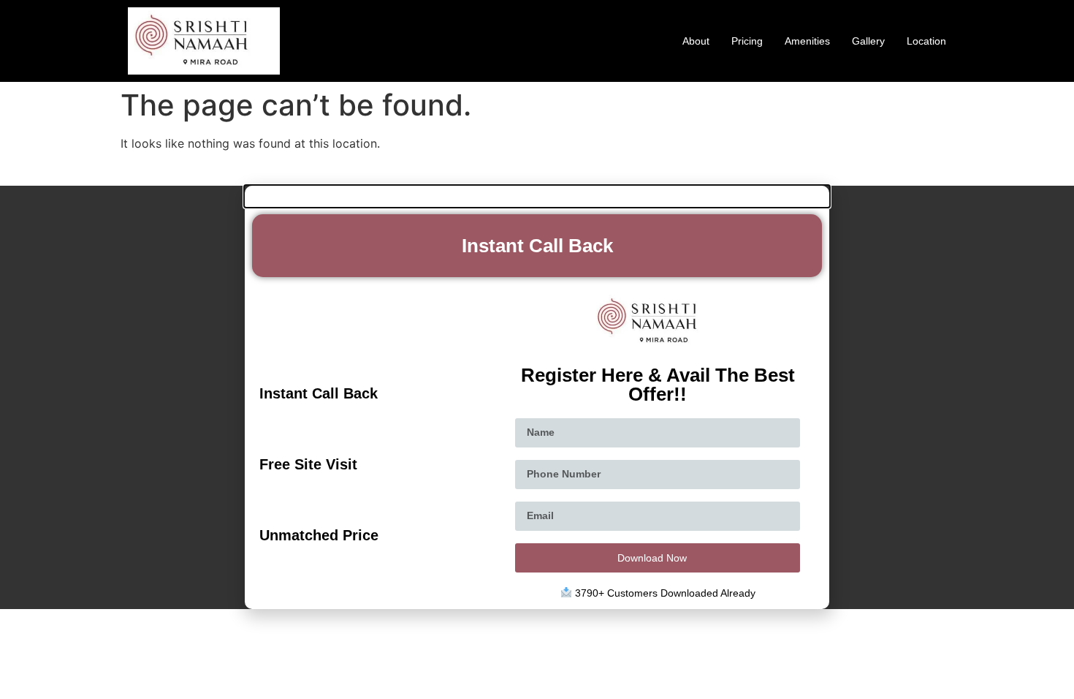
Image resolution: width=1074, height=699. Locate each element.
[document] (537, 397)
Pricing (747, 41)
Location (926, 41)
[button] (537, 196)
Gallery (868, 41)
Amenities (807, 41)
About (695, 41)
